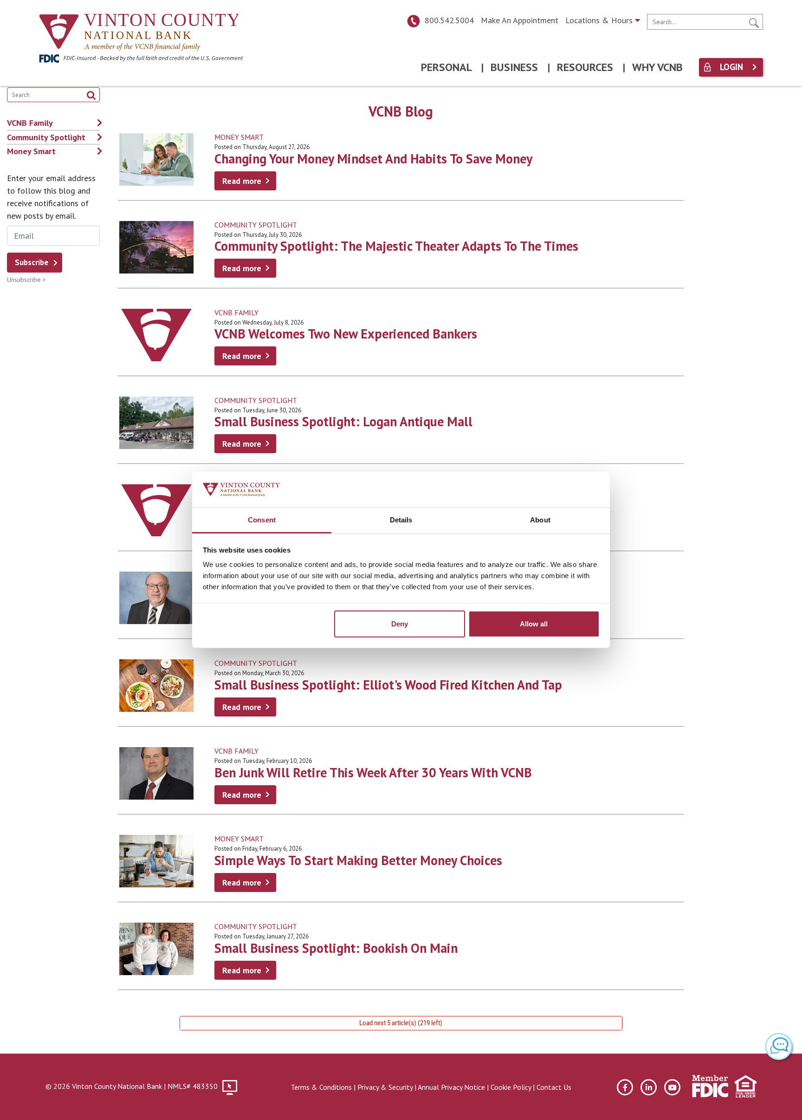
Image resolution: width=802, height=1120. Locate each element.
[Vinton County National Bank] (139, 33)
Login (731, 67)
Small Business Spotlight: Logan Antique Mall (343, 421)
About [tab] (540, 520)
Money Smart (239, 137)
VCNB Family (236, 312)
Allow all (534, 624)
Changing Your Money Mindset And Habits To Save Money (373, 158)
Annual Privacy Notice (451, 1087)
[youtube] (672, 1087)
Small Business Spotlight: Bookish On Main (336, 948)
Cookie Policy (511, 1087)
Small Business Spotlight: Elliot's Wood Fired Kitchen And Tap (388, 684)
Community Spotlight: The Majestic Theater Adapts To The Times (396, 245)
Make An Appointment (519, 20)
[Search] (754, 21)
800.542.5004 (449, 20)
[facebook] (625, 1087)
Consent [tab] (262, 520)
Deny (399, 624)
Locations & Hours (600, 20)
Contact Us (554, 1087)
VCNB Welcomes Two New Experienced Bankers (345, 333)
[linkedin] (648, 1087)
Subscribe (31, 262)
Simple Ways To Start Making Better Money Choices (358, 860)
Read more (241, 181)
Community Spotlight (255, 224)
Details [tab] (401, 520)
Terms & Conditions (321, 1087)
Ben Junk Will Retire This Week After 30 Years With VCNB (373, 772)
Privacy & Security (385, 1087)
